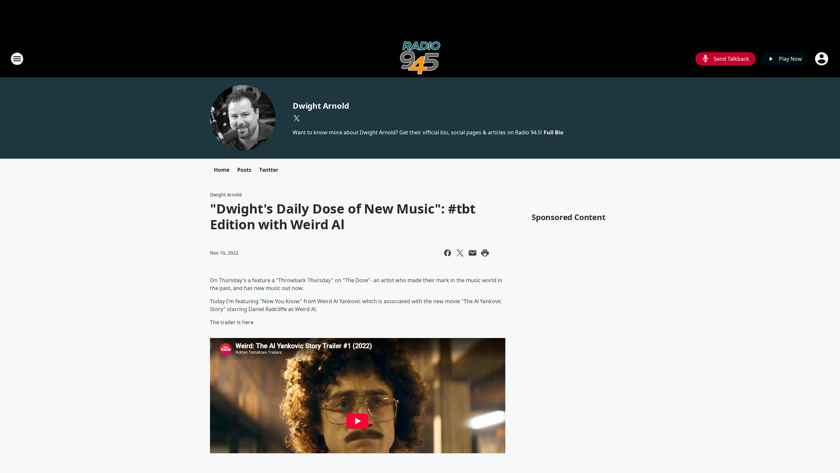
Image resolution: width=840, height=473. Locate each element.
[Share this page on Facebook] (447, 253)
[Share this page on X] (460, 253)
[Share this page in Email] (472, 253)
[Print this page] (485, 253)
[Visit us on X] (297, 118)
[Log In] (822, 58)
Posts (244, 169)
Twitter (268, 169)
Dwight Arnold (321, 105)
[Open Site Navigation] (17, 58)
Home (221, 169)
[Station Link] (420, 58)
